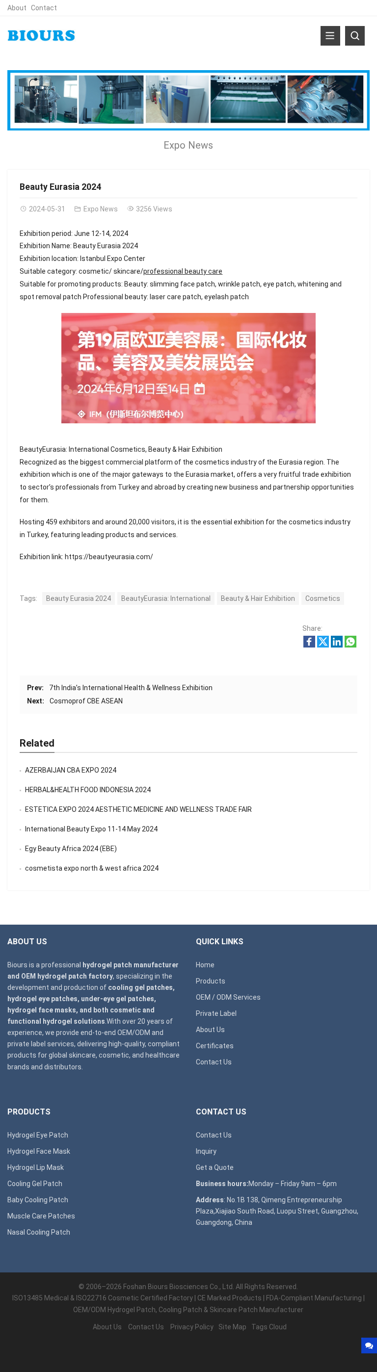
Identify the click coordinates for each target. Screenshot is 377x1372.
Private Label (216, 1013)
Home (205, 965)
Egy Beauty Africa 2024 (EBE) (71, 849)
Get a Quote (215, 1167)
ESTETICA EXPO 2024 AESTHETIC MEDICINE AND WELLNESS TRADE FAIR (138, 809)
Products (210, 981)
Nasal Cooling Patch (38, 1232)
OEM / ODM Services (228, 997)
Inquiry (206, 1151)
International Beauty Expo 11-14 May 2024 (91, 829)
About (17, 8)
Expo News (188, 145)
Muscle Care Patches (41, 1216)
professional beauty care (182, 271)
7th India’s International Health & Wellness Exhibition (131, 688)
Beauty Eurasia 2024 (78, 598)
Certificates (215, 1046)
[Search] (355, 36)
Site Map (232, 1327)
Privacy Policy (192, 1327)
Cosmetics (322, 598)
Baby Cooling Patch (37, 1200)
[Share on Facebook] (309, 645)
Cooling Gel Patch (34, 1184)
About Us (210, 1030)
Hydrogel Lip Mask (35, 1167)
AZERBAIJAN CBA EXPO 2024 (70, 770)
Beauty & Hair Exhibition (258, 598)
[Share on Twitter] (323, 645)
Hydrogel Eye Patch (37, 1135)
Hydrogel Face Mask (38, 1151)
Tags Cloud (269, 1327)
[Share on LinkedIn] (337, 645)
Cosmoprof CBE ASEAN (86, 701)
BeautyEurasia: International (166, 598)
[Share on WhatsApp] (350, 645)
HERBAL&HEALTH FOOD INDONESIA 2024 (88, 790)
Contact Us (214, 1062)
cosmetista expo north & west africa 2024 (92, 868)
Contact (44, 8)
